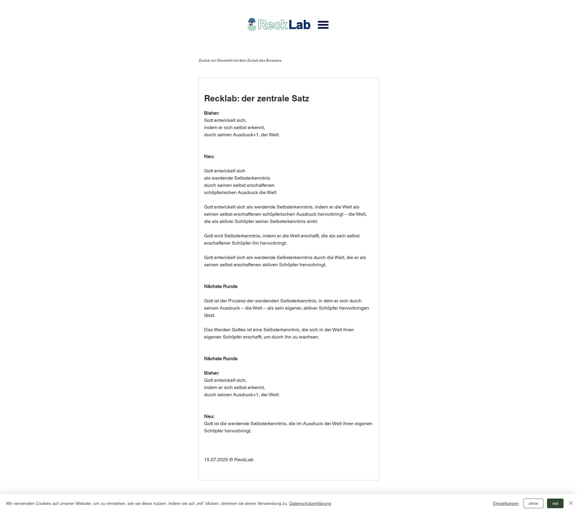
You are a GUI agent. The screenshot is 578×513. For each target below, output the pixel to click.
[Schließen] (570, 503)
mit (555, 503)
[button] (323, 25)
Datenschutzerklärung (310, 503)
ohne (533, 503)
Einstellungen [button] (506, 503)
